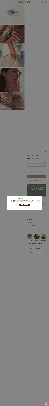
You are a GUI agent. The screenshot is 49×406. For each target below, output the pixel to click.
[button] (24, 208)
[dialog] (24, 203)
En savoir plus (38, 201)
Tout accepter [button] (24, 204)
